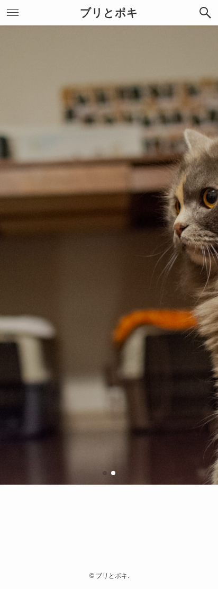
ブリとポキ (109, 13)
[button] (205, 12)
